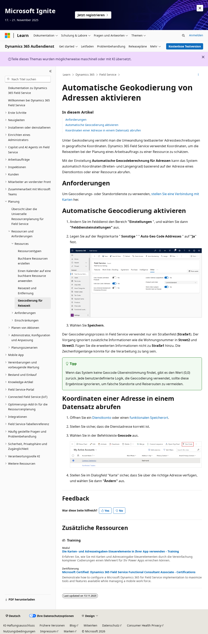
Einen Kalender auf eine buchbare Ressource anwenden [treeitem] (34, 276)
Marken (69, 631)
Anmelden (196, 35)
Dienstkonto (101, 417)
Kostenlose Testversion (185, 46)
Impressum (48, 631)
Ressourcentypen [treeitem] (29, 251)
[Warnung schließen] (200, 8)
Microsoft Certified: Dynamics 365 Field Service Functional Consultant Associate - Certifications (128, 572)
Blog (73, 625)
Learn (66, 74)
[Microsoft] (7, 35)
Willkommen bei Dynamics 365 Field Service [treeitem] (29, 102)
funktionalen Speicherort (149, 417)
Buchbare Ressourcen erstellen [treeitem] (33, 261)
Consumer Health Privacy (144, 625)
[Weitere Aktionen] (198, 75)
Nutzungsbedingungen (19, 631)
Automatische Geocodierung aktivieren (91, 125)
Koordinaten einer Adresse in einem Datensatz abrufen (103, 130)
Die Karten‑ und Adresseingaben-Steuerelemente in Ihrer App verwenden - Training (120, 551)
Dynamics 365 (85, 74)
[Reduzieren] (50, 71)
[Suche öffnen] (183, 35)
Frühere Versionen (52, 625)
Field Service (107, 74)
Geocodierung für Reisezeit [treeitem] (30, 303)
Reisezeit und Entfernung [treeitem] (27, 290)
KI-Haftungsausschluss (19, 625)
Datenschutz (110, 625)
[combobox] (28, 79)
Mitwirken (90, 625)
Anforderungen (76, 119)
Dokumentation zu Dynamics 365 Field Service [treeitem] (27, 90)
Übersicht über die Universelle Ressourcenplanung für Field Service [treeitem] (27, 216)
